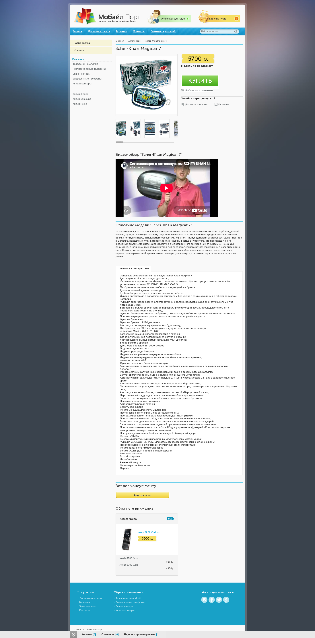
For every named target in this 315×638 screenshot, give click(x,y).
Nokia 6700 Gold (128, 564)
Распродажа (82, 42)
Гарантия (223, 104)
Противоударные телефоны (89, 68)
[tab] (133, 269)
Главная (77, 31)
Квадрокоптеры (82, 83)
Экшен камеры (81, 73)
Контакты (139, 31)
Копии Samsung (82, 98)
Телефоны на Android (85, 63)
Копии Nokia (80, 103)
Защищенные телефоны (87, 78)
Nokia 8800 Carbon (149, 532)
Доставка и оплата (99, 31)
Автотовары (134, 41)
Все (170, 518)
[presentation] (133, 268)
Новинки (79, 50)
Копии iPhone (80, 94)
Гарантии (121, 31)
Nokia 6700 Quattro (130, 558)
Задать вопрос (88, 606)
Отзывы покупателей (163, 31)
